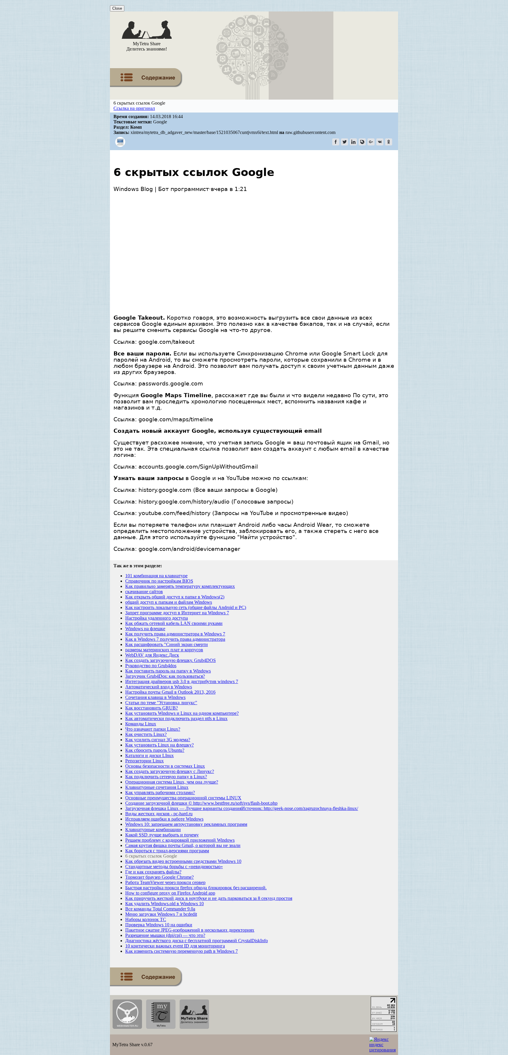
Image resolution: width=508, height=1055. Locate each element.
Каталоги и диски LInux (149, 755)
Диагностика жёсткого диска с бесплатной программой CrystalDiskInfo (196, 940)
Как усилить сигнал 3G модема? (157, 739)
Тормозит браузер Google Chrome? (159, 877)
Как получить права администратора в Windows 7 (175, 633)
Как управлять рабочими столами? (160, 792)
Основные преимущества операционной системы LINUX (183, 797)
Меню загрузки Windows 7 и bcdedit (161, 914)
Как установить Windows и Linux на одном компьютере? (182, 713)
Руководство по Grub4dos (150, 665)
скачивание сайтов (144, 591)
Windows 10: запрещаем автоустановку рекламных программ (186, 824)
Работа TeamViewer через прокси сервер (165, 882)
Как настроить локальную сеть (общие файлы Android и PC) (185, 607)
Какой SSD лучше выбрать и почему (162, 834)
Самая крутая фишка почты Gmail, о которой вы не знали (182, 845)
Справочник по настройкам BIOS (159, 580)
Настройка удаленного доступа (156, 617)
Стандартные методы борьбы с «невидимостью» (174, 866)
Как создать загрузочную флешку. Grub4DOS (170, 660)
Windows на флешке (145, 628)
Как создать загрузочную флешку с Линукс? (169, 771)
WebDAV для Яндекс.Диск (152, 655)
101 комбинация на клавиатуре (156, 575)
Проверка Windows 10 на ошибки (158, 924)
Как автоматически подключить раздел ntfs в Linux (176, 718)
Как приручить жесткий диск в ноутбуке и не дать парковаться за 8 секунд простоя (208, 898)
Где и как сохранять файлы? (153, 871)
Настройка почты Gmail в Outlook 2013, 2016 (170, 692)
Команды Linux (140, 723)
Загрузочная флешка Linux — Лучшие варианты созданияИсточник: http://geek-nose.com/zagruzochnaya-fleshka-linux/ (241, 808)
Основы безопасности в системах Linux (165, 766)
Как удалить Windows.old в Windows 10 (164, 903)
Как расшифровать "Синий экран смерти (166, 644)
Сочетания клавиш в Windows (155, 697)
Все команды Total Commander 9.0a (160, 908)
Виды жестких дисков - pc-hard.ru (159, 813)
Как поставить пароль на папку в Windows (168, 670)
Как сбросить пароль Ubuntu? (154, 750)
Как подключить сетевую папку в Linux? (166, 776)
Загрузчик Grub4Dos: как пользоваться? (165, 676)
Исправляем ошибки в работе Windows (164, 818)
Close (117, 8)
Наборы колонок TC (145, 919)
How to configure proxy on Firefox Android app (170, 892)
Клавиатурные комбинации (153, 829)
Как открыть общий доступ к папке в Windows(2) (174, 596)
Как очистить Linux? (146, 734)
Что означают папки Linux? (152, 729)
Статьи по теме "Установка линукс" (161, 702)
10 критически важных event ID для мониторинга (175, 945)
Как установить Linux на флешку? (159, 744)
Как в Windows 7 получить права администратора (175, 639)
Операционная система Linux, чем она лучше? (171, 781)
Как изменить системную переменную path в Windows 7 (181, 951)
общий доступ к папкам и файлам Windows (168, 602)
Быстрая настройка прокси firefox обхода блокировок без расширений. (196, 887)
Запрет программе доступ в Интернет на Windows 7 (177, 612)
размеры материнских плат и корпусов (164, 649)
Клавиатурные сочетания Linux (156, 787)
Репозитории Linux (144, 760)
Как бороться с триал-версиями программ (167, 850)
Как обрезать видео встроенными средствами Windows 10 (183, 861)
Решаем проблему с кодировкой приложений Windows (180, 840)
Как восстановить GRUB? (151, 707)
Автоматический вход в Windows (158, 686)
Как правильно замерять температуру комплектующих (180, 586)
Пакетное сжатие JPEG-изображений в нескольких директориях (189, 929)
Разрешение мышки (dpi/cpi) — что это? (165, 935)
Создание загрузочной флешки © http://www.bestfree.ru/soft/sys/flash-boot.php (201, 803)
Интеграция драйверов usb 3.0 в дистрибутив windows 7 (181, 681)
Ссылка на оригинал (134, 108)
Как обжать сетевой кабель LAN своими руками (174, 623)
